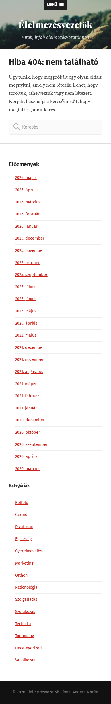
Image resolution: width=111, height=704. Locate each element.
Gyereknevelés (28, 551)
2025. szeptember (31, 274)
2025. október (27, 262)
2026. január (26, 226)
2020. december (30, 420)
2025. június (25, 299)
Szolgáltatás (26, 599)
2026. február (27, 214)
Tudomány (24, 635)
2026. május (26, 177)
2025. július (25, 287)
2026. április (26, 190)
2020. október (27, 432)
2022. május (25, 335)
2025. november (29, 250)
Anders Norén (85, 692)
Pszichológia (26, 587)
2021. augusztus (29, 371)
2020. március (27, 468)
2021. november (29, 359)
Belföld (21, 502)
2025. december (29, 238)
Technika (23, 623)
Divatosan (24, 526)
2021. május (25, 384)
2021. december (29, 347)
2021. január (26, 408)
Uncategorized (28, 648)
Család (21, 514)
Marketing (24, 563)
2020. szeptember (31, 444)
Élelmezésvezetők (55, 24)
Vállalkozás (25, 660)
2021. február (27, 396)
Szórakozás (25, 611)
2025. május (25, 311)
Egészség (23, 538)
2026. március (27, 202)
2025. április (26, 323)
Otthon (21, 575)
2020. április (26, 456)
